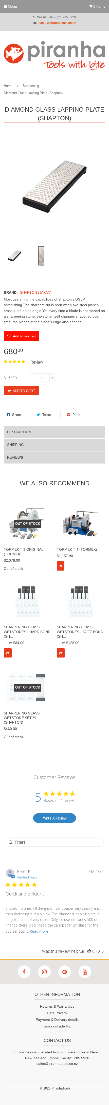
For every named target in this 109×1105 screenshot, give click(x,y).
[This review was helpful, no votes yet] (89, 951)
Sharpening (31, 86)
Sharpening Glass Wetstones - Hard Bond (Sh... (27, 631)
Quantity (10, 377)
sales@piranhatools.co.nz (57, 23)
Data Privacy (57, 1013)
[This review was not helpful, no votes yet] (98, 951)
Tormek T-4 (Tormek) (77, 549)
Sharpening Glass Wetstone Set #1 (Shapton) (22, 717)
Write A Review (54, 818)
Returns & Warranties (57, 1006)
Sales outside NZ (57, 1026)
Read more (39, 931)
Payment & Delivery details (57, 1020)
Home (8, 86)
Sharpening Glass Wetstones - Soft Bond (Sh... (80, 631)
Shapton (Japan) (35, 292)
